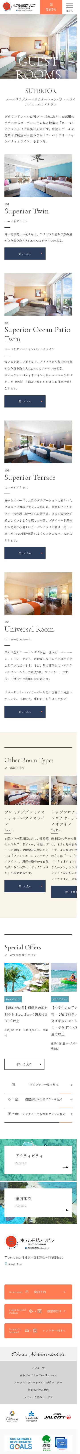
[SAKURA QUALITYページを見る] (54, 1443)
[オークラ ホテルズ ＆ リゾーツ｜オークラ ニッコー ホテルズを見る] (12, 1416)
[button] (18, 7)
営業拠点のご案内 (38, 1390)
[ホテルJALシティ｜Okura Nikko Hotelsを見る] (57, 1416)
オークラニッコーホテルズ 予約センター (38, 1382)
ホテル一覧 (38, 1368)
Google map (15, 1264)
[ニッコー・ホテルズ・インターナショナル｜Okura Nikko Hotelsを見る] (31, 1416)
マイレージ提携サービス (38, 1397)
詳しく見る (24, 1064)
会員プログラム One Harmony (38, 1375)
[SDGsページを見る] (21, 1443)
